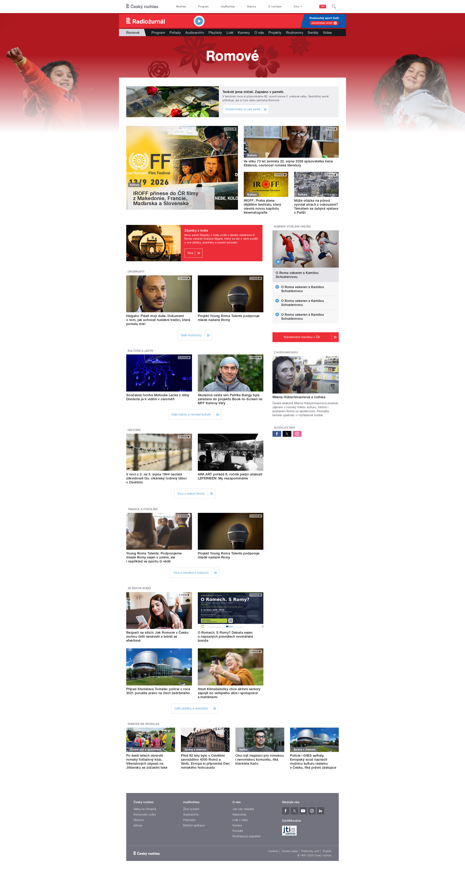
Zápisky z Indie (196, 230)
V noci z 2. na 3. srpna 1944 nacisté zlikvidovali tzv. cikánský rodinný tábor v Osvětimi (156, 478)
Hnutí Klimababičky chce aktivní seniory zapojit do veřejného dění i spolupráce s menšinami (229, 693)
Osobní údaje (290, 851)
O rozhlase (275, 6)
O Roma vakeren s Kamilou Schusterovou (297, 275)
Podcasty (189, 820)
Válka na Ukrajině (145, 809)
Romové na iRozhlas (143, 724)
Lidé (230, 33)
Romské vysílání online (292, 226)
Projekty (275, 33)
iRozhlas (181, 6)
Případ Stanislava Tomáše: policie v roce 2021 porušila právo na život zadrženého (158, 691)
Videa (327, 33)
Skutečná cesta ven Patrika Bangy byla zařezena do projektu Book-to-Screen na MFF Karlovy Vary (230, 399)
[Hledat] (334, 6)
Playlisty (215, 33)
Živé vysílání (191, 809)
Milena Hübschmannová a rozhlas (298, 397)
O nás (259, 33)
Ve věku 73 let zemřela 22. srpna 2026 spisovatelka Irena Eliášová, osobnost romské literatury (288, 163)
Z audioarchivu (286, 352)
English (327, 851)
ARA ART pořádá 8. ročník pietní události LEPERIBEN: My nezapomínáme (230, 476)
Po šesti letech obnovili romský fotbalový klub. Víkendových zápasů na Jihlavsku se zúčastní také (146, 761)
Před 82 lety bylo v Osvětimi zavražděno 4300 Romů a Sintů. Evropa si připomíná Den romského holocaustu (205, 761)
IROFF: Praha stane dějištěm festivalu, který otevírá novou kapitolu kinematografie (262, 206)
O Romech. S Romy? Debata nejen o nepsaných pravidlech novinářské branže (225, 636)
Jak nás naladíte (243, 809)
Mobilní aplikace (194, 825)
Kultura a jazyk (140, 350)
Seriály (313, 33)
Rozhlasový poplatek (246, 836)
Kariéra (237, 825)
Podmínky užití (310, 851)
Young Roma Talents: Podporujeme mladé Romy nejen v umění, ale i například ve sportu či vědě (154, 557)
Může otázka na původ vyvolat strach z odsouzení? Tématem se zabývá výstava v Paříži (316, 206)
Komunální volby (145, 814)
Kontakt (237, 831)
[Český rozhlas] (142, 6)
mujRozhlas (228, 6)
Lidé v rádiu (240, 820)
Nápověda (239, 814)
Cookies (273, 851)
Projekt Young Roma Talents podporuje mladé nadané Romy (229, 318)
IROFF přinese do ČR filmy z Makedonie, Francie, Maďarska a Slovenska (165, 198)
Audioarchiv (194, 33)
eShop (138, 825)
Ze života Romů (139, 588)
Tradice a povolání (143, 509)
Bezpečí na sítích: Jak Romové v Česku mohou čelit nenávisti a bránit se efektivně (157, 636)
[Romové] (232, 57)
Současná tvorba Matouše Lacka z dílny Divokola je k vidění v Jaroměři (157, 397)
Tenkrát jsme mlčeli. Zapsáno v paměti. (253, 92)
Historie (134, 430)
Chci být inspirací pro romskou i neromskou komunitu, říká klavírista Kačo (259, 759)
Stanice (251, 6)
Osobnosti (136, 271)
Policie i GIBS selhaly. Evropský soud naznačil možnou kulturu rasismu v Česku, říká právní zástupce (313, 761)
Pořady (175, 33)
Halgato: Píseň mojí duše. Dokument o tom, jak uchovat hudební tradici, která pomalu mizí (158, 320)
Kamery (244, 33)
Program (203, 6)
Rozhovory (294, 33)
